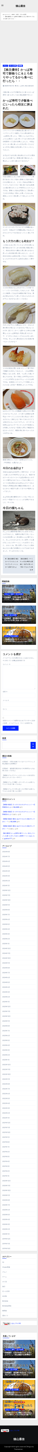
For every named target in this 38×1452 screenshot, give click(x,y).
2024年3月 (6, 992)
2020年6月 (6, 1210)
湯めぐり (5, 1315)
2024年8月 (6, 968)
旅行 (12, 594)
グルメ (5, 65)
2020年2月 (6, 1229)
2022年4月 (6, 1103)
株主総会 (5, 1301)
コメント (6, 664)
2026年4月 (6, 871)
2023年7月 (6, 1031)
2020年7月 (6, 1205)
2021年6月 (6, 1152)
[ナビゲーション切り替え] (2, 5)
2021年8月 (6, 1142)
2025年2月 (6, 939)
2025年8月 (6, 910)
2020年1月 (6, 1234)
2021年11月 (6, 1127)
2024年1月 (6, 1002)
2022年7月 (6, 1089)
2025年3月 (6, 934)
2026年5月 (6, 866)
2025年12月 (6, 890)
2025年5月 (6, 924)
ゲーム (4, 1277)
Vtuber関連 (6, 1267)
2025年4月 (6, 929)
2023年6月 (6, 1035)
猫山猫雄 (16, 807)
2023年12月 (6, 1006)
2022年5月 (6, 1098)
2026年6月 (6, 861)
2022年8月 (6, 1084)
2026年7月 (6, 856)
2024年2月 (6, 997)
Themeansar (18, 1449)
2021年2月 (6, 1171)
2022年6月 (6, 1094)
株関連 (20, 65)
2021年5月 (6, 1156)
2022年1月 (6, 1118)
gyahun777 (8, 838)
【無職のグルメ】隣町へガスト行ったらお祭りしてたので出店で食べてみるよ (18, 1415)
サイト (5, 709)
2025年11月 (6, 895)
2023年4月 (6, 1045)
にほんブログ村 (15, 1323)
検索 (4, 738)
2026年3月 (6, 876)
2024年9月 (6, 963)
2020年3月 (6, 1224)
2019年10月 (6, 1248)
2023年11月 (6, 1011)
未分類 (4, 1296)
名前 (5, 691)
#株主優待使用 (29, 86)
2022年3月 (6, 1108)
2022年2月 (6, 1113)
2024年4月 (6, 987)
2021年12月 (6, 1123)
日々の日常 (13, 65)
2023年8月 (6, 1026)
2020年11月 (6, 1185)
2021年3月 (6, 1166)
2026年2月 (6, 881)
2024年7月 (6, 973)
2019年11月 (6, 1244)
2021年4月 (6, 1161)
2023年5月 (6, 1040)
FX (3, 1262)
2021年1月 (5, 1176)
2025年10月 (6, 900)
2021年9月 (6, 1137)
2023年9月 (6, 1021)
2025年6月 (6, 919)
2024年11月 (6, 953)
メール (6, 700)
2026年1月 (6, 885)
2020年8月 (6, 1200)
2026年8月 (6, 852)
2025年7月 (6, 914)
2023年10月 (6, 1016)
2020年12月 (6, 1181)
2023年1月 (6, 1060)
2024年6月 (6, 977)
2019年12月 (6, 1239)
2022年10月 (6, 1074)
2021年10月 (6, 1132)
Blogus (29, 1447)
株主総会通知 (6, 1306)
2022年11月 (6, 1069)
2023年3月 (6, 1050)
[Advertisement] (19, 42)
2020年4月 (6, 1219)
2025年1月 (6, 944)
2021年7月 (6, 1147)
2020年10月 (6, 1190)
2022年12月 (6, 1064)
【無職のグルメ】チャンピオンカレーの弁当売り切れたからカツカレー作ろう (18, 641)
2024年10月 (6, 958)
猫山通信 (20, 6)
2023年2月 (6, 1055)
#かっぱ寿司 (20, 86)
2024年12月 (6, 948)
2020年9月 (6, 1195)
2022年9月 (6, 1079)
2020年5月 (6, 1215)
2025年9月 (6, 905)
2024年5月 (6, 982)
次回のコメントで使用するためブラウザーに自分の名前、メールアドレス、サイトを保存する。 (19, 722)
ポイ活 (4, 1282)
